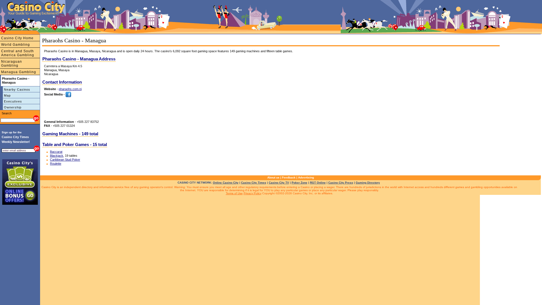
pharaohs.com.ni (70, 89)
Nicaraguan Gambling (11, 63)
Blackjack (56, 155)
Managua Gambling (18, 72)
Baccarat (56, 151)
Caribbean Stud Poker (65, 159)
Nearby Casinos (17, 89)
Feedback (289, 177)
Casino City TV (279, 182)
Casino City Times (253, 182)
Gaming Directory (368, 182)
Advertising (306, 177)
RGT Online (318, 182)
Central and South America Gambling (17, 53)
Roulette (55, 163)
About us (273, 177)
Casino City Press (340, 182)
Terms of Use (234, 193)
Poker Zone (299, 182)
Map (7, 95)
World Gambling (15, 45)
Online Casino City (226, 182)
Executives (13, 101)
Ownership (12, 107)
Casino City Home (17, 38)
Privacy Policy (252, 193)
